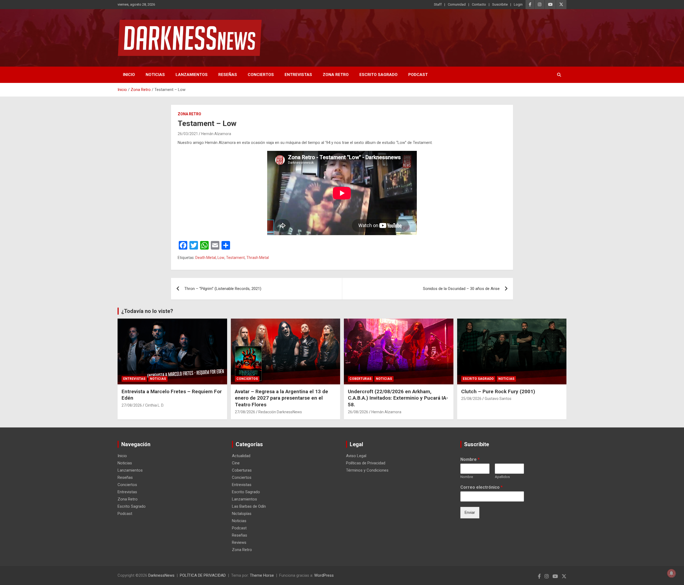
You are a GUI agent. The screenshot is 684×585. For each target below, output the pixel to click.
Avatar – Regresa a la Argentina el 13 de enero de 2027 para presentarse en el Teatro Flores (281, 398)
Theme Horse (262, 575)
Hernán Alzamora (216, 134)
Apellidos (502, 477)
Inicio (129, 74)
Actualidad (241, 455)
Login (518, 4)
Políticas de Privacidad (365, 463)
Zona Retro (336, 74)
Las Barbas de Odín (249, 506)
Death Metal (205, 257)
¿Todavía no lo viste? (147, 311)
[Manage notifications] (671, 573)
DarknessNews (161, 575)
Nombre (470, 459)
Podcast (418, 74)
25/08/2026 (471, 398)
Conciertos (261, 74)
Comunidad (457, 4)
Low (220, 257)
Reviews (239, 542)
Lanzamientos (192, 74)
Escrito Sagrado (378, 74)
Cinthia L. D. (154, 405)
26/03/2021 (188, 134)
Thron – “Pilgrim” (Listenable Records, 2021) (222, 288)
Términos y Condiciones (367, 470)
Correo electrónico (481, 487)
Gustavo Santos (498, 398)
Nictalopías (241, 513)
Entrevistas (298, 74)
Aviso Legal (356, 455)
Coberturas (360, 379)
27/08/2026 (132, 405)
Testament (235, 257)
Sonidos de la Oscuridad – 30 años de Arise (461, 288)
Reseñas (227, 74)
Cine (236, 463)
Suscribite (500, 4)
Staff (438, 4)
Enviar (470, 512)
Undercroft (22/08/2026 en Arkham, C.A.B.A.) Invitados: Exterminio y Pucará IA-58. (398, 398)
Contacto (479, 4)
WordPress (324, 575)
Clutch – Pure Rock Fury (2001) (498, 391)
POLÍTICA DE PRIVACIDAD (203, 575)
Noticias (155, 74)
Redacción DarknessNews (280, 412)
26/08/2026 (358, 412)
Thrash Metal (257, 257)
